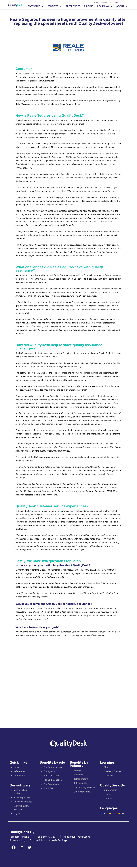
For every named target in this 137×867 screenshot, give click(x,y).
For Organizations (53, 767)
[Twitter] (30, 847)
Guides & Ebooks (112, 771)
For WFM (48, 788)
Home (17, 767)
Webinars (108, 775)
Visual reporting (22, 797)
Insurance (78, 774)
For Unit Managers (53, 779)
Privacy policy (17, 840)
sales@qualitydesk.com (76, 836)
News (107, 794)
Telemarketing (81, 783)
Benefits (52, 6)
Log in (95, 2)
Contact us (106, 2)
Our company (111, 790)
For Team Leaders (53, 775)
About (120, 6)
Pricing (89, 6)
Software (34, 6)
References (73, 6)
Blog (106, 767)
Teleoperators (81, 779)
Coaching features (23, 801)
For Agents (49, 771)
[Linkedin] (22, 847)
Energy (77, 770)
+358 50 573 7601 (46, 836)
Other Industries (82, 791)
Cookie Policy (37, 840)
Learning (103, 6)
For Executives (51, 784)
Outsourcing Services (84, 787)
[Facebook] (13, 847)
